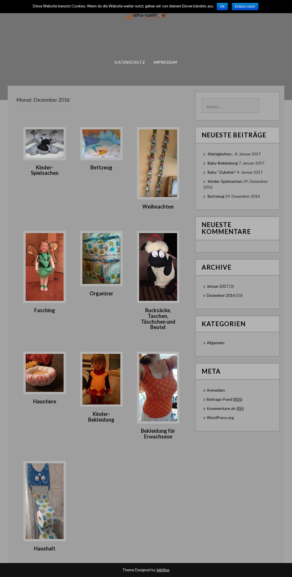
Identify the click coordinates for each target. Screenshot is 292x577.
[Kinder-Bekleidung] (101, 378)
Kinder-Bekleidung (101, 417)
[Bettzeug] (101, 143)
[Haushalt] (45, 500)
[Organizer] (101, 257)
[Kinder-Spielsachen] (45, 143)
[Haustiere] (45, 372)
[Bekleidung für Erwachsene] (158, 387)
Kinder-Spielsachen (44, 170)
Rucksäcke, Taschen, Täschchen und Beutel (158, 318)
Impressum (165, 62)
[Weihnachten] (158, 162)
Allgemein (215, 342)
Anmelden (216, 390)
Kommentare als (225, 408)
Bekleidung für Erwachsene (158, 434)
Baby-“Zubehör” (222, 172)
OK (222, 7)
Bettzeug (101, 167)
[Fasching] (45, 266)
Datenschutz (130, 62)
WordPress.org (220, 417)
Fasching (44, 310)
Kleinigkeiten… (221, 153)
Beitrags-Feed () (224, 399)
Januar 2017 (217, 286)
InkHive (163, 570)
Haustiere (44, 401)
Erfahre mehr (245, 7)
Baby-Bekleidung (223, 163)
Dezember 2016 (221, 295)
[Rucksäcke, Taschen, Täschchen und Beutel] (158, 266)
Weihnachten (158, 206)
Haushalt (44, 548)
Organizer (101, 293)
